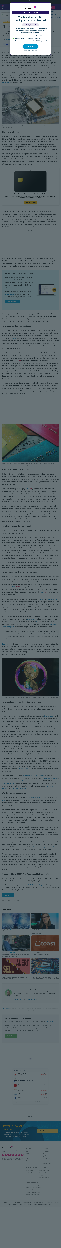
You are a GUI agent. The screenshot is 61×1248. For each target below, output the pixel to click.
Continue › (30, 46)
